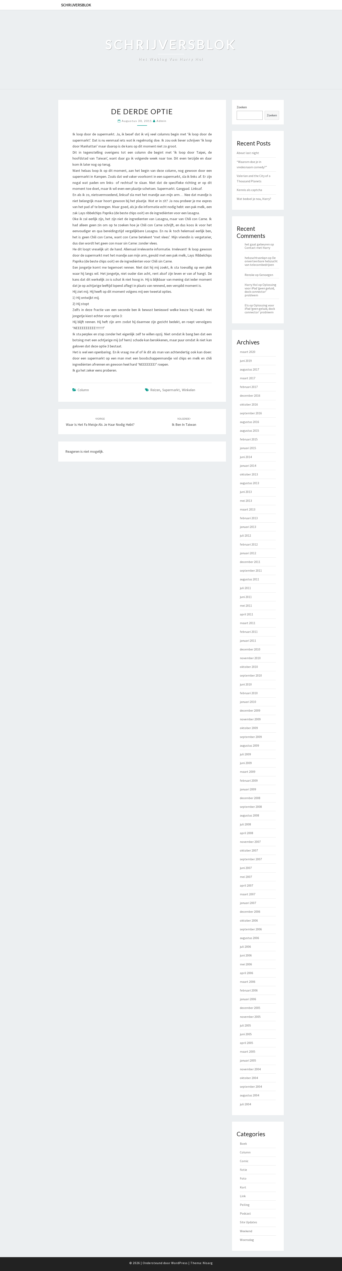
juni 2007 (246, 868)
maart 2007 (247, 894)
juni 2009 (246, 763)
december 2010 (250, 649)
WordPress (179, 1263)
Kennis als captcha (249, 190)
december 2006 (250, 912)
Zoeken (242, 107)
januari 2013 (248, 527)
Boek (243, 1144)
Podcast (245, 1213)
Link (243, 1196)
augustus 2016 (249, 422)
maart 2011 (247, 623)
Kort (243, 1187)
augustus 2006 (249, 938)
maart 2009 (247, 772)
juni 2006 (246, 955)
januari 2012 (248, 553)
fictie (243, 1170)
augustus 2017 (249, 369)
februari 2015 (249, 439)
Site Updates (248, 1222)
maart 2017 (247, 378)
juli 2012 (245, 535)
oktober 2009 (249, 728)
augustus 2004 (249, 1095)
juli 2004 (245, 1104)
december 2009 (250, 710)
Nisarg (208, 1263)
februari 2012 (249, 544)
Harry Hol (251, 285)
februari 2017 (249, 387)
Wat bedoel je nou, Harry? (254, 199)
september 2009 (251, 737)
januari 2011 (248, 641)
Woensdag (247, 1240)
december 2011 (250, 562)
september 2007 (251, 859)
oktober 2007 (249, 850)
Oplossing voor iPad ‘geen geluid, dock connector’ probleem (260, 290)
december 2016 (250, 395)
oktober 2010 (249, 667)
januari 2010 (248, 702)
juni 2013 (246, 492)
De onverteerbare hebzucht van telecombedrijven (261, 261)
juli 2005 (245, 1025)
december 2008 (250, 798)
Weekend (246, 1231)
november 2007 (250, 842)
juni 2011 (246, 597)
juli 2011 (245, 588)
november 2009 (250, 719)
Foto (243, 1178)
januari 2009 (248, 789)
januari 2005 (248, 1060)
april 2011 (246, 614)
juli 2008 (245, 824)
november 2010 (250, 658)
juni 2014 (246, 457)
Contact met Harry (257, 248)
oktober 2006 (249, 920)
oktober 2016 (249, 404)
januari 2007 (248, 903)
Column (83, 390)
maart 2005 (247, 1051)
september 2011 (251, 570)
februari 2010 (249, 693)
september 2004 (251, 1086)
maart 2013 (247, 509)
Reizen (155, 390)
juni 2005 (246, 1034)
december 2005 (250, 1008)
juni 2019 (246, 361)
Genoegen (266, 275)
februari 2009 (249, 780)
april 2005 (246, 1043)
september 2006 (251, 929)
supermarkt (171, 390)
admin (161, 121)
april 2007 (246, 885)
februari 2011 (249, 632)
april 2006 (246, 973)
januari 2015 (248, 448)
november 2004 (250, 1069)
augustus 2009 (249, 745)
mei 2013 (246, 501)
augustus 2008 (249, 815)
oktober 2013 (249, 474)
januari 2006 (248, 999)
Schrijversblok (76, 4)
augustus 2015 (249, 431)
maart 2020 (247, 352)
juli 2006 (245, 947)
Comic (244, 1161)
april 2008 (246, 833)
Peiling (245, 1205)
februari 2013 (249, 518)
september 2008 (251, 807)
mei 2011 (246, 605)
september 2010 (251, 675)
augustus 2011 (249, 579)
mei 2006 (246, 964)
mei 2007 (246, 877)
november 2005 (250, 1017)
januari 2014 (248, 466)
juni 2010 (246, 684)
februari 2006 (249, 990)
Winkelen (188, 390)
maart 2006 (247, 982)
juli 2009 (245, 754)
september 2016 (251, 413)
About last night (248, 153)
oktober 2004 (249, 1078)
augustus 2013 (249, 483)
